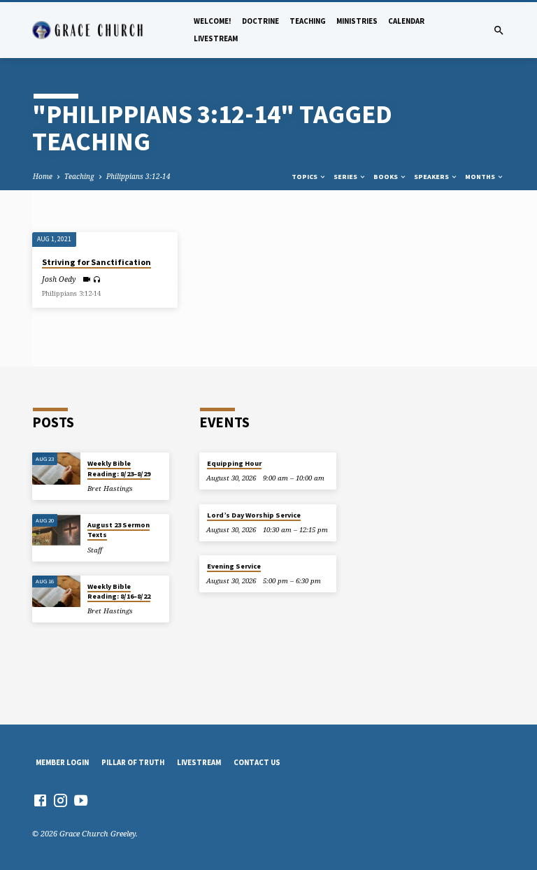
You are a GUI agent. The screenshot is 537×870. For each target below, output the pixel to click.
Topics (305, 176)
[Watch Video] (86, 279)
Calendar (406, 21)
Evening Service (234, 566)
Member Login (62, 762)
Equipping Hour (234, 463)
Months (480, 176)
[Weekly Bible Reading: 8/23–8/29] (56, 468)
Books (386, 176)
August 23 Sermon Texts (118, 529)
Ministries (357, 21)
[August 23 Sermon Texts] (56, 530)
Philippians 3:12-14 (138, 176)
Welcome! (212, 21)
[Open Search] (499, 30)
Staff (94, 550)
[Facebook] (40, 800)
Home (42, 176)
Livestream (216, 38)
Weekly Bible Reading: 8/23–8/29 (118, 468)
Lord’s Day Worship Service (254, 515)
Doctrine (260, 21)
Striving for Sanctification (96, 262)
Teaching (307, 21)
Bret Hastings (110, 488)
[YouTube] (81, 800)
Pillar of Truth (132, 762)
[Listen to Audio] (97, 279)
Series (346, 176)
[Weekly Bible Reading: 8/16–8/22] (56, 592)
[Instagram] (60, 800)
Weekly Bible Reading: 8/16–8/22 (118, 591)
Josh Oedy (59, 279)
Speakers (432, 176)
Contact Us (257, 762)
